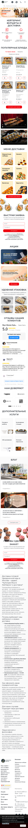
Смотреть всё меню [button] (14, 107)
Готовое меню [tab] (10, 51)
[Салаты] (21, 173)
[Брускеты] (21, 187)
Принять (23, 825)
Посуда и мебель (5, 423)
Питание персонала (19, 440)
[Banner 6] (19, 15)
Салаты (17, 767)
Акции (3, 792)
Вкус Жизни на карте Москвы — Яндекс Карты (14, 384)
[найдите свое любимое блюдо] (14, 6)
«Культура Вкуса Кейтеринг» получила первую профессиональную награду (13, 512)
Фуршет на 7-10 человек (20, 91)
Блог (2, 802)
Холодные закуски (20, 766)
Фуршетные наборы (20, 762)
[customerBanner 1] (9, 406)
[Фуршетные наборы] (7, 158)
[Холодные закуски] (7, 173)
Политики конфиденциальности (14, 236)
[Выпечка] (7, 187)
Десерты (17, 778)
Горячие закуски (19, 776)
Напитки (17, 780)
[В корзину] (4, 77)
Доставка (4, 799)
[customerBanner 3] (14, 406)
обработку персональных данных (13, 234)
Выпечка (17, 769)
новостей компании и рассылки (14, 239)
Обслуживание (7, 440)
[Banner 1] (8, 15)
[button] (12, 2)
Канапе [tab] (20, 51)
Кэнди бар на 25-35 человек (20, 66)
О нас (3, 797)
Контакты (4, 804)
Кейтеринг (4, 794)
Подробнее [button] (6, 488)
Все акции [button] (14, 284)
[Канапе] (21, 158)
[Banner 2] (10, 15)
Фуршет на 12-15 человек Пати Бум (6, 67)
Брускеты (17, 771)
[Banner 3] (12, 15)
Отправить (14, 230)
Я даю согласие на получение (14, 239)
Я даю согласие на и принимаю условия (14, 235)
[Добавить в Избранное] (10, 77)
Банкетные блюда (20, 781)
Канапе (17, 764)
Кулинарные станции (20, 423)
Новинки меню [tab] (14, 54)
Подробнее (5, 823)
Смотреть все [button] (14, 522)
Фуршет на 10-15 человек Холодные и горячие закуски (6, 93)
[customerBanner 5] (18, 406)
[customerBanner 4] (16, 406)
